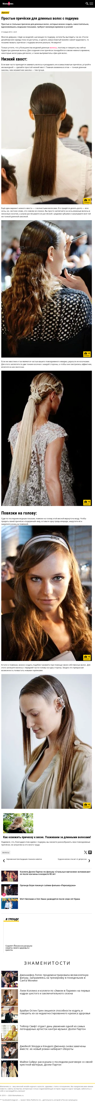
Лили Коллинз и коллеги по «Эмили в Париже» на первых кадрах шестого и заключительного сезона (55, 992)
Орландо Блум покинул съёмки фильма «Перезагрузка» (48, 885)
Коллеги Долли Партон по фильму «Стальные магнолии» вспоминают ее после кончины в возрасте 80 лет (55, 872)
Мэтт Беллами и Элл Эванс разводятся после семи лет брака (50, 899)
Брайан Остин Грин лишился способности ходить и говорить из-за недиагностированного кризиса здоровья (55, 1012)
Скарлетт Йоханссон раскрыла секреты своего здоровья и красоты (18, 948)
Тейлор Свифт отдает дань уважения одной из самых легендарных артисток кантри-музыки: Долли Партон (53, 1028)
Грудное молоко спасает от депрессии (74, 860)
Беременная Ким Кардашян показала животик (22, 860)
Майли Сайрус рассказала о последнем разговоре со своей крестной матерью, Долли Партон (56, 1063)
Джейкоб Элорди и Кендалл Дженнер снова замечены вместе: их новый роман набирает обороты (53, 1048)
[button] (86, 4)
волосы (53, 47)
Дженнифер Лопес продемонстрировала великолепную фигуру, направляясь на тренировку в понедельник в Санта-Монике (54, 977)
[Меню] (91, 3)
